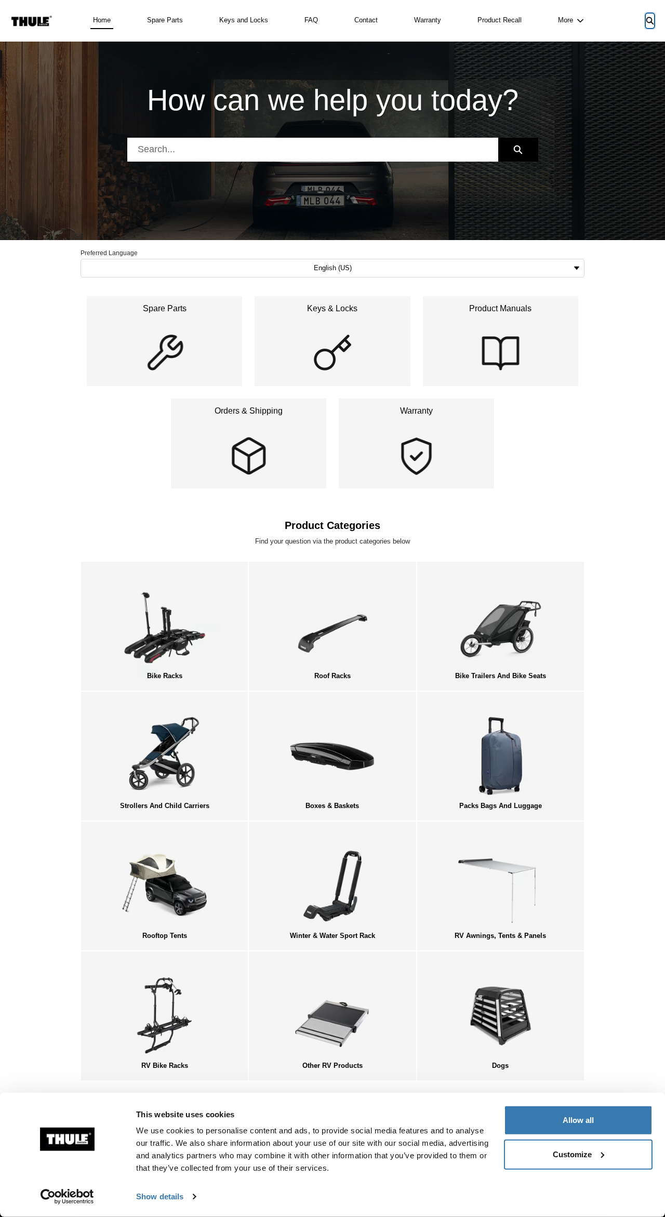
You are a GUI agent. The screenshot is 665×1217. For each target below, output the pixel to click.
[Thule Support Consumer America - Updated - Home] (31, 21)
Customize (572, 1153)
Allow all (578, 1120)
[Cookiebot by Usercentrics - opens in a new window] (67, 1197)
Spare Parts (165, 20)
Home (102, 20)
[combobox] (312, 150)
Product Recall (499, 20)
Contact (366, 20)
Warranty (427, 20)
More (565, 20)
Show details (159, 1196)
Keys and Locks (243, 20)
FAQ (311, 20)
